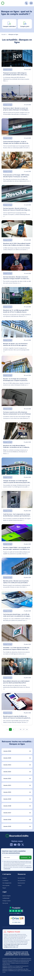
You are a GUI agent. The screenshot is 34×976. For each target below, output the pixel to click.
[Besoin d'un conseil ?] (26, 3)
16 (20, 729)
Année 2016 (7, 819)
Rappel (4, 887)
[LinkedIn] (11, 844)
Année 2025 (7, 758)
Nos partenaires (21, 880)
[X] (22, 844)
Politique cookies (7, 900)
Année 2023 (7, 771)
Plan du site (5, 903)
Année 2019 (7, 799)
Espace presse (21, 883)
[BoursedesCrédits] (17, 836)
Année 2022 (7, 778)
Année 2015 (7, 826)
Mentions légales (7, 895)
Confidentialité (6, 898)
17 (23, 729)
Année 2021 (7, 785)
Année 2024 (7, 765)
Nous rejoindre (6, 885)
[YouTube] (15, 844)
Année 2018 (7, 806)
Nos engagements (7, 883)
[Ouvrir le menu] (31, 3)
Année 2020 (7, 792)
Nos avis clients (21, 878)
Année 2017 (7, 812)
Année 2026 (7, 751)
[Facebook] (19, 844)
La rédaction (5, 880)
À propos (5, 878)
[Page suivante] (26, 729)
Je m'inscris (24, 857)
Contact (19, 885)
